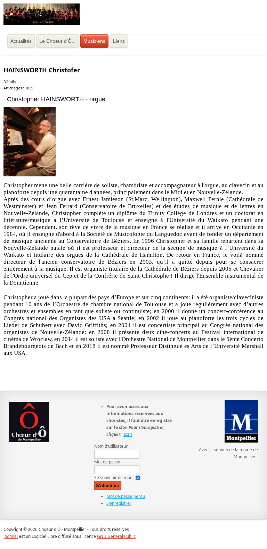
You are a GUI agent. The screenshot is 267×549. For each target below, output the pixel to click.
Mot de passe (107, 462)
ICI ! (127, 434)
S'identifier (107, 485)
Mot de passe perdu (125, 496)
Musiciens (94, 41)
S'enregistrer (118, 503)
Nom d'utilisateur (111, 446)
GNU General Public (116, 536)
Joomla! (10, 536)
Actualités (21, 41)
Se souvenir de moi (112, 477)
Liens (119, 41)
